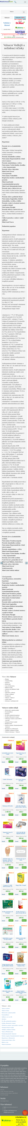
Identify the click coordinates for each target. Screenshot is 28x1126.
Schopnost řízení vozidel (11, 722)
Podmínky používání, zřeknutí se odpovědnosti (9, 1093)
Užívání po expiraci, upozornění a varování (12, 1025)
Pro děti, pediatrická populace (12, 715)
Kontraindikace (9, 712)
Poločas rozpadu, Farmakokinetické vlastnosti (13, 1036)
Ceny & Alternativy (10, 686)
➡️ (26, 563)
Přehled (7, 679)
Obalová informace (6, 1044)
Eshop (5, 1108)
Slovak (7, 1101)
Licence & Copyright (4, 1094)
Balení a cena (5, 1042)
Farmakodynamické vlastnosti (9, 1033)
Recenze (7, 691)
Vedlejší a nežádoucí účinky (12, 730)
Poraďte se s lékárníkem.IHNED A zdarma (25, 1113)
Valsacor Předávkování (7, 1031)
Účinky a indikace (9, 694)
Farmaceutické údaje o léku (8, 1040)
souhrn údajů (8, 699)
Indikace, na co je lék (7, 1017)
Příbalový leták (8, 687)
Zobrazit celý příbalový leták (12, 689)
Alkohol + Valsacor (9, 697)
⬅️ (1, 563)
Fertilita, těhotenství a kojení (12, 717)
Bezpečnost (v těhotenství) (11, 728)
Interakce (7, 682)
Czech (1, 1101)
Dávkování (7, 684)
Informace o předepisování (11, 701)
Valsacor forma (5, 1010)
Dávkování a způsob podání (12, 710)
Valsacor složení (6, 1008)
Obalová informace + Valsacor (12, 732)
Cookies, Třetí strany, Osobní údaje (6, 1091)
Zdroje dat (2, 1089)
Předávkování (8, 723)
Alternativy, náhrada (10, 692)
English (4, 1101)
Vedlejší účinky (9, 680)
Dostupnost (8, 696)
